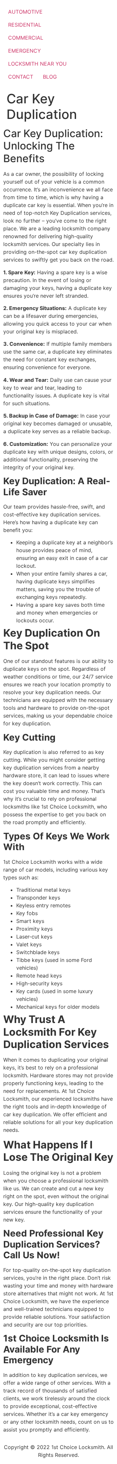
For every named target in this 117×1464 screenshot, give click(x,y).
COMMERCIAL (25, 37)
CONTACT (20, 76)
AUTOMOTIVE (25, 11)
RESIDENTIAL (24, 24)
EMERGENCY (24, 50)
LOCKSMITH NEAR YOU (37, 63)
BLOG (50, 76)
